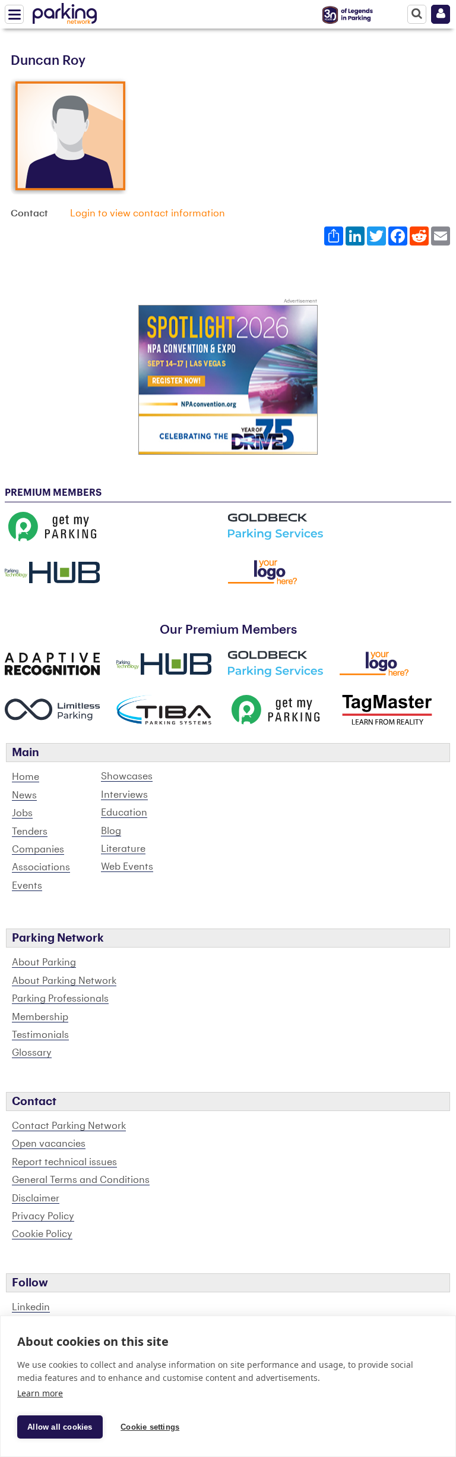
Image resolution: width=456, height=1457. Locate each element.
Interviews (124, 795)
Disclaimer (35, 1198)
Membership (40, 1017)
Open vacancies (49, 1143)
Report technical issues (64, 1162)
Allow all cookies (59, 1427)
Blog (111, 831)
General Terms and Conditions (81, 1180)
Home (25, 777)
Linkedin (31, 1307)
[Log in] (440, 14)
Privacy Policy (43, 1216)
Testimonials (40, 1035)
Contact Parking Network (69, 1126)
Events (27, 885)
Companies (38, 849)
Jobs (22, 813)
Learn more (40, 1393)
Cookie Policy (42, 1234)
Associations (41, 867)
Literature (123, 849)
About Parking (44, 962)
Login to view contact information (147, 213)
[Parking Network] (65, 11)
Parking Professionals (60, 998)
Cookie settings (150, 1427)
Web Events (127, 866)
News (24, 795)
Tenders (30, 831)
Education (124, 812)
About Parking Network (64, 981)
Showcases (127, 776)
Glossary (32, 1053)
